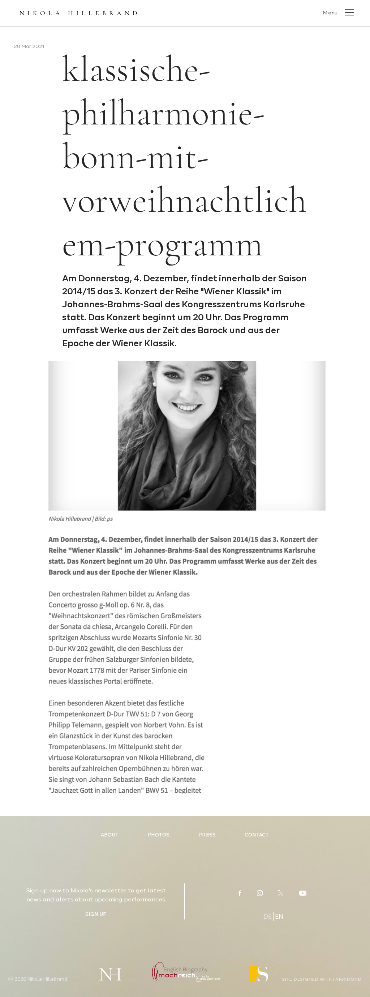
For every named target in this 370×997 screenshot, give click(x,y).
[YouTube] (302, 893)
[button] (337, 12)
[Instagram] (260, 893)
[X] (281, 893)
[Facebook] (240, 893)
